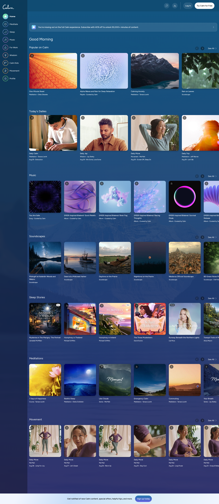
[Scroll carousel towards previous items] (197, 48)
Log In (188, 5)
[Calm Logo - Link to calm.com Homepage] (8, 7)
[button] (123, 27)
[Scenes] (175, 5)
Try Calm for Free (204, 5)
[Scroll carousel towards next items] (202, 48)
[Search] (166, 5)
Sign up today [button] (143, 498)
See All (211, 48)
